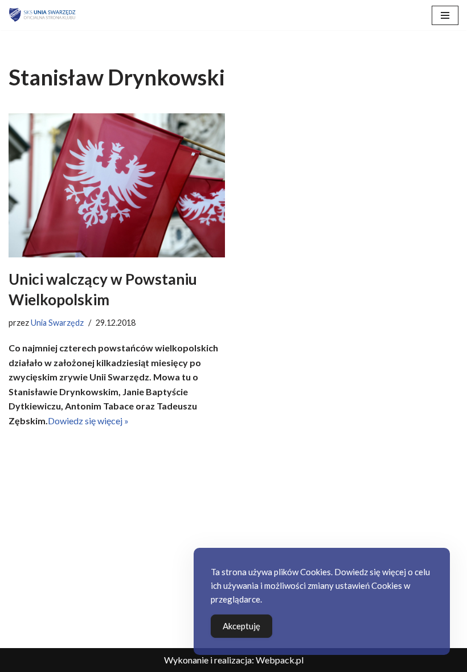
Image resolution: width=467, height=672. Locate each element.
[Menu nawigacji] (445, 15)
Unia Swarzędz (57, 322)
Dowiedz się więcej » (88, 420)
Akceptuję (241, 626)
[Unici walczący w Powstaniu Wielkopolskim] (117, 185)
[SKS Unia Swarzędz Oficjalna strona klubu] (43, 15)
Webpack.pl (280, 659)
